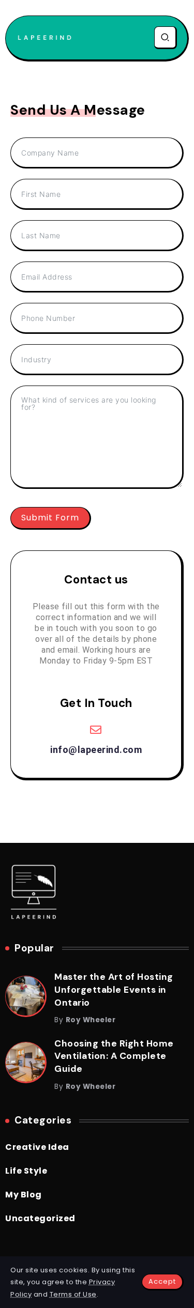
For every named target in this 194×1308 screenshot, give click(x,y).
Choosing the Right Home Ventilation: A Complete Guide (114, 1056)
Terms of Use (73, 1294)
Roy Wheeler (91, 1020)
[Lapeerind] (44, 37)
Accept (162, 1281)
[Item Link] (25, 995)
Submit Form (50, 518)
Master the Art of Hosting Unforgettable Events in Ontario (113, 989)
